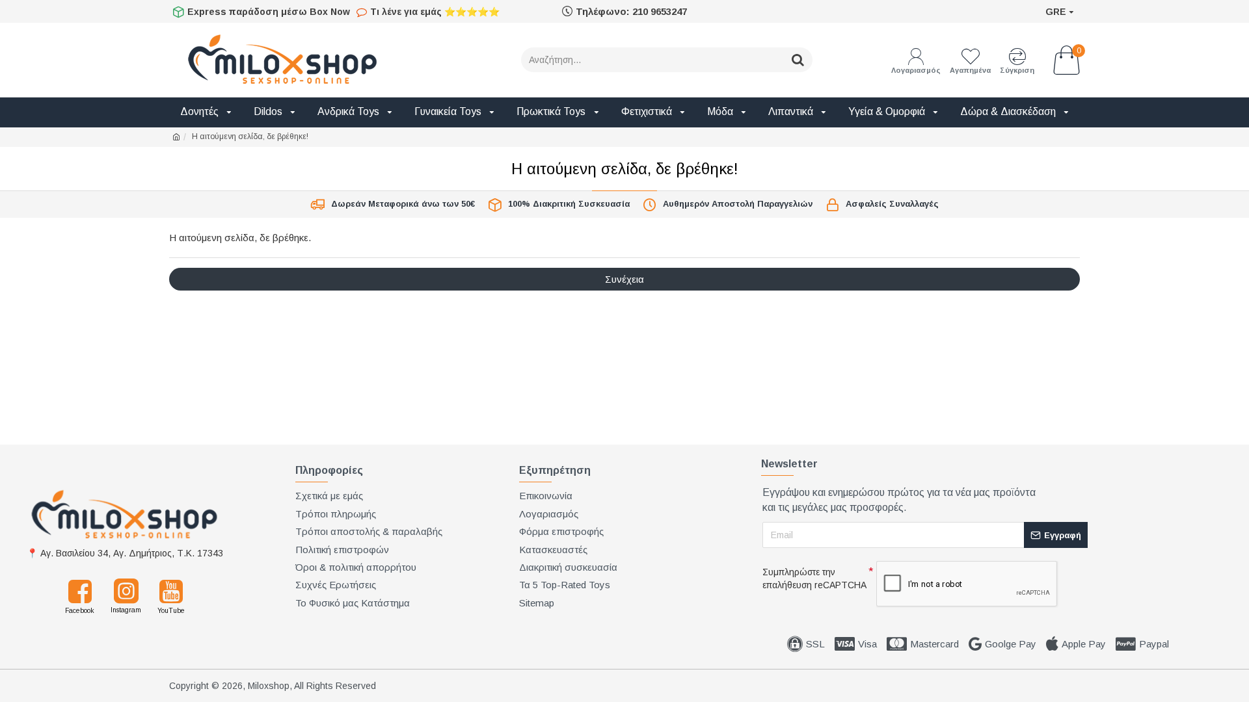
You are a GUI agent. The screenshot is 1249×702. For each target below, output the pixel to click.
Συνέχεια (624, 279)
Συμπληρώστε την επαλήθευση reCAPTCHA (814, 578)
